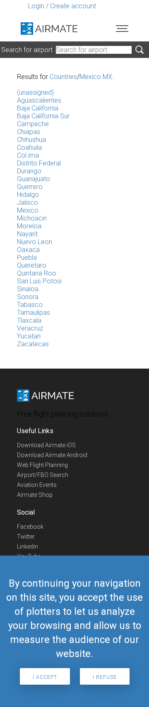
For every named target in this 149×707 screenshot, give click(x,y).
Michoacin (32, 218)
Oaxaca (28, 250)
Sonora (27, 297)
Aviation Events (37, 485)
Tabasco (30, 305)
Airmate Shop (35, 494)
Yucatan (29, 336)
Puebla (27, 257)
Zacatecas (33, 344)
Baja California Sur (43, 116)
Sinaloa (27, 289)
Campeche (33, 124)
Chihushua (31, 140)
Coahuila (29, 147)
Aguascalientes (39, 100)
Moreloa (29, 226)
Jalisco (27, 202)
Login (36, 6)
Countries (63, 77)
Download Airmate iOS (46, 445)
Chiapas (28, 132)
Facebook (30, 526)
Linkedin (27, 546)
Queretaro (31, 265)
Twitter (26, 536)
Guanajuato (33, 179)
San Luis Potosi (39, 281)
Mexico (27, 210)
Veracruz (30, 328)
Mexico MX (95, 77)
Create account (73, 6)
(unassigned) (35, 92)
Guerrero (30, 187)
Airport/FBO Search (42, 475)
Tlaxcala (29, 320)
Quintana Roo (36, 273)
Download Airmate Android (52, 455)
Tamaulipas (33, 312)
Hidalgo (28, 195)
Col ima (28, 155)
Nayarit (27, 234)
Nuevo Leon (34, 242)
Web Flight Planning (42, 465)
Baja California (37, 108)
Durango (29, 171)
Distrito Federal (39, 163)
